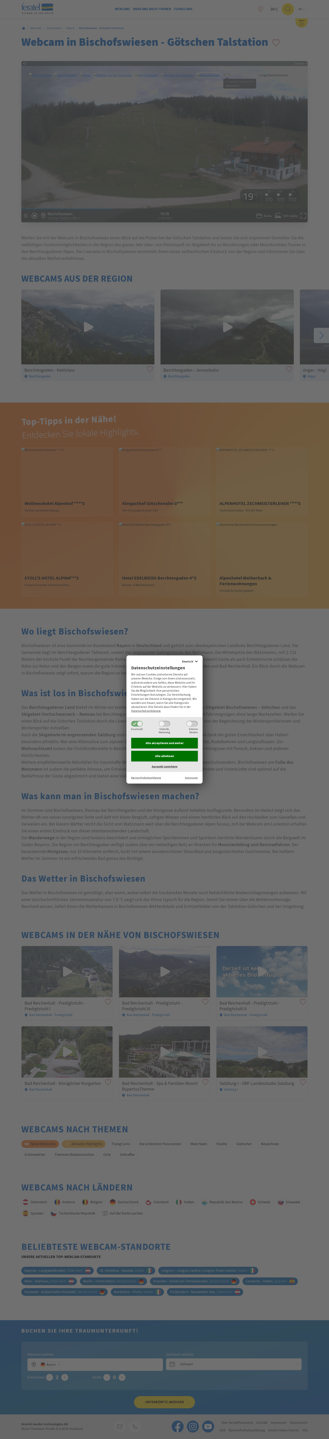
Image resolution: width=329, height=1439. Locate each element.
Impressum (191, 778)
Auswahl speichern (164, 767)
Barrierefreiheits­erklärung (146, 778)
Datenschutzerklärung (146, 711)
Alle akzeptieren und (165, 743)
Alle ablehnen (164, 756)
